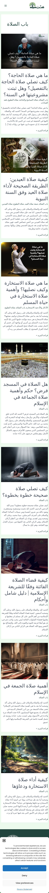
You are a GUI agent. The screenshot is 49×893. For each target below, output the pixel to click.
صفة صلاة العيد (31, 204)
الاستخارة (30, 307)
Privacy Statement (24, 889)
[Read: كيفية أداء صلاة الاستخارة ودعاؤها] (24, 754)
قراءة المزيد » (42, 130)
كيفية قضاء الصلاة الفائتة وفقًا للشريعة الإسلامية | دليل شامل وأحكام (26, 589)
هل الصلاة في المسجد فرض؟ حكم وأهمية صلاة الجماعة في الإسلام (25, 393)
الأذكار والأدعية (41, 307)
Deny (24, 875)
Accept (24, 868)
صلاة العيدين (7, 204)
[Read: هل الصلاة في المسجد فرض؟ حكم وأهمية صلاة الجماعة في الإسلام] (24, 360)
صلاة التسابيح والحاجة (28, 100)
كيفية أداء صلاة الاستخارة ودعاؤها (30, 782)
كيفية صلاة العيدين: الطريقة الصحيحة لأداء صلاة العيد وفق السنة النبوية (25, 188)
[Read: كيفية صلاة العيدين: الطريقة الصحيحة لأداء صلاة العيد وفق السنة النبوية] (24, 155)
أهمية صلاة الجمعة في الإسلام (26, 688)
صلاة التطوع (13, 100)
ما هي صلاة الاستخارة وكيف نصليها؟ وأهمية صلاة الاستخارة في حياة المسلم (26, 292)
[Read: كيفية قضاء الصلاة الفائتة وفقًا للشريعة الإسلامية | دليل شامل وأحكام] (24, 556)
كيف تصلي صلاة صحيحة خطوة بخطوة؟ (25, 491)
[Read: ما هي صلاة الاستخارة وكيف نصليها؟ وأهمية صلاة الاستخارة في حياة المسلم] (24, 259)
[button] (4, 840)
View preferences (24, 883)
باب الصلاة (43, 100)
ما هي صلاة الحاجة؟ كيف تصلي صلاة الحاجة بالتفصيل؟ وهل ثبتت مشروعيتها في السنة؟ (24, 84)
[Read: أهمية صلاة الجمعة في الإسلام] (24, 661)
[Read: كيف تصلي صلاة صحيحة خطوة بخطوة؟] (24, 464)
